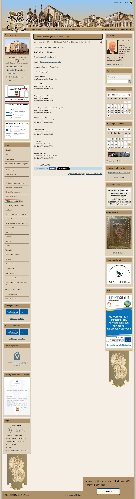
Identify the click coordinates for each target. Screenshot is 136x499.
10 (109, 107)
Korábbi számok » (119, 177)
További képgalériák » (115, 161)
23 (129, 110)
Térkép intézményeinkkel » (16, 77)
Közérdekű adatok (12, 192)
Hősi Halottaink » (119, 253)
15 (126, 107)
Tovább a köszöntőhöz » (114, 64)
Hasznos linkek (10, 264)
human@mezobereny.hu (48, 57)
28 (122, 113)
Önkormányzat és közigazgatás (16, 164)
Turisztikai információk (14, 187)
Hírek (7, 154)
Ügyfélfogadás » (12, 73)
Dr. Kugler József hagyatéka (16, 223)
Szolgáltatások (11, 196)
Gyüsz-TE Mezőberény (13, 289)
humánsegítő (45, 164)
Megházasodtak (113, 190)
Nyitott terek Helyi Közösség (16, 214)
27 (119, 113)
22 (126, 110)
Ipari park (9, 210)
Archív (8, 245)
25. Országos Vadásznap (14, 205)
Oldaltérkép (80, 495)
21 (122, 110)
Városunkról (10, 159)
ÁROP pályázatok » (17, 318)
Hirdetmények (11, 170)
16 (129, 107)
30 (129, 113)
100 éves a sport (11, 273)
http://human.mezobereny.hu (50, 62)
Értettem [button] (108, 492)
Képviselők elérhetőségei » (15, 70)
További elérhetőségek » (15, 66)
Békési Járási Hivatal (12, 278)
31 (109, 115)
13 (119, 107)
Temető (8, 250)
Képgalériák (9, 268)
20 (119, 110)
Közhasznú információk (14, 183)
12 (116, 107)
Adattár (8, 259)
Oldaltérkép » (11, 80)
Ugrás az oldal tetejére (76, 173)
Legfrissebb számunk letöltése (119, 172)
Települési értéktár (12, 299)
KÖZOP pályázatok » (17, 339)
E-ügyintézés (10, 219)
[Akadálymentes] (131, 3)
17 (109, 110)
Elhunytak (124, 190)
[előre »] (129, 95)
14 (122, 107)
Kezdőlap (30, 29)
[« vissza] (108, 95)
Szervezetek (10, 178)
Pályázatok (10, 236)
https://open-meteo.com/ (19, 450)
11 (112, 107)
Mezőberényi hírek (12, 254)
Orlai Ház (8, 241)
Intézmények (10, 174)
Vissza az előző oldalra (94, 173)
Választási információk (14, 201)
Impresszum (70, 495)
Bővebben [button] (100, 485)
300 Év (8, 232)
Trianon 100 (10, 227)
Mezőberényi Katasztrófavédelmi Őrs (17, 283)
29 (126, 113)
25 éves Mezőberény (12, 294)
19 (116, 110)
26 (116, 113)
